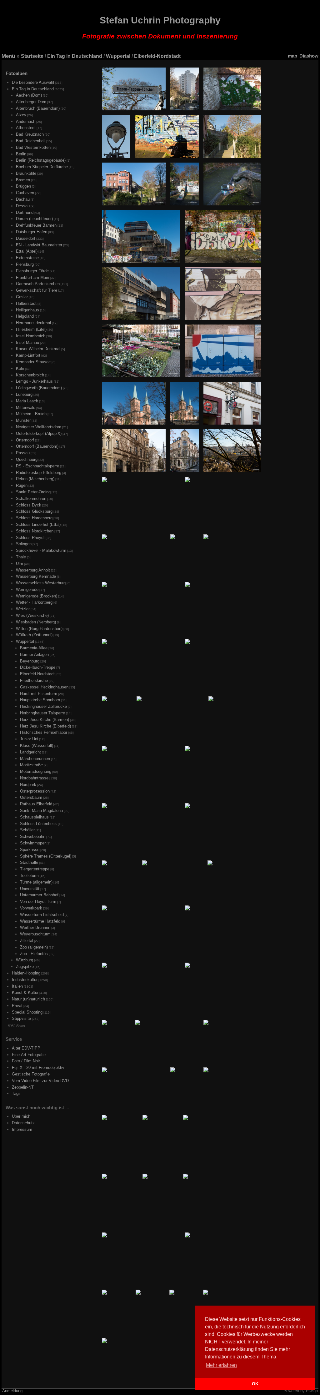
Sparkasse (29, 849)
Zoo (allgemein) (34, 947)
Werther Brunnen (35, 927)
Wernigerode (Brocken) (36, 596)
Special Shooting (27, 1012)
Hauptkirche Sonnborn (40, 700)
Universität (29, 888)
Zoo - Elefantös (34, 953)
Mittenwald (25, 407)
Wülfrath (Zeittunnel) (34, 634)
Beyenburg (29, 661)
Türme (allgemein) (36, 882)
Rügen (22, 485)
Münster (23, 420)
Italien (17, 986)
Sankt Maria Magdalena (41, 810)
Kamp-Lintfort (28, 355)
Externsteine (27, 257)
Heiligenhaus (27, 310)
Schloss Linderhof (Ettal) (38, 524)
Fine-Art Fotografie (29, 1054)
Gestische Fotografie (31, 1074)
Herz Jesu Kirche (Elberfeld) (45, 726)
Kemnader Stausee (33, 362)
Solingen (24, 543)
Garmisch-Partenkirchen (38, 283)
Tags (16, 1093)
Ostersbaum (31, 797)
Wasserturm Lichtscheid (42, 914)
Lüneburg (24, 394)
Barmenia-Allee (34, 648)
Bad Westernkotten (33, 147)
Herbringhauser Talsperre (42, 713)
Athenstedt (26, 127)
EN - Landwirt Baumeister (39, 245)
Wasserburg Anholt (33, 570)
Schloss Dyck (28, 505)
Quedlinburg (27, 459)
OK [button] (255, 1383)
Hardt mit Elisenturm (38, 693)
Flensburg (25, 264)
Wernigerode (27, 589)
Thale (21, 557)
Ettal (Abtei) (27, 251)
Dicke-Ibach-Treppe (37, 667)
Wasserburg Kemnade (36, 576)
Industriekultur (25, 979)
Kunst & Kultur (25, 992)
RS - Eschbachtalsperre (37, 466)
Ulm (19, 563)
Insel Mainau (27, 342)
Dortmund (24, 212)
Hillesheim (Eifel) (31, 329)
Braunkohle (26, 173)
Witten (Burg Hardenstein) (39, 628)
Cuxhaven (25, 192)
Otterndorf (25, 440)
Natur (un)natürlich (28, 999)
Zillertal (26, 940)
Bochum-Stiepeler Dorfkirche (42, 166)
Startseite (32, 56)
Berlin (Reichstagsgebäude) (41, 160)
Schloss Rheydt (30, 537)
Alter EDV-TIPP (26, 1048)
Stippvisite (21, 1018)
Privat (17, 1005)
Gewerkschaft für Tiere (36, 290)
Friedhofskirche (34, 680)
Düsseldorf (25, 238)
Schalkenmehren (31, 498)
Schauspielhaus (34, 817)
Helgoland (25, 316)
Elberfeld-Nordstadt (157, 56)
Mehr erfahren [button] (221, 1365)
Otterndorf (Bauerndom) (37, 446)
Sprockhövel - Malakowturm (41, 550)
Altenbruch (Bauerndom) (38, 108)
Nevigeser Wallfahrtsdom (38, 427)
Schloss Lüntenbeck (38, 823)
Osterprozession (35, 791)
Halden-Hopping (26, 973)
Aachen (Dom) (29, 95)
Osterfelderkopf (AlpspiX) (39, 433)
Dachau (23, 199)
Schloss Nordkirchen (34, 531)
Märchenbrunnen (35, 758)
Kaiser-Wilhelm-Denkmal (38, 348)
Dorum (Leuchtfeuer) (34, 218)
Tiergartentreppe (34, 869)
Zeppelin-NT (23, 1087)
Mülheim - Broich (31, 413)
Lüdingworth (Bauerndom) (39, 387)
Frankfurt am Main (32, 277)
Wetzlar (23, 609)
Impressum (22, 1129)
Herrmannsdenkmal (33, 322)
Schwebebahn (32, 836)
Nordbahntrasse (34, 778)
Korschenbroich (30, 375)
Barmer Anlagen (34, 654)
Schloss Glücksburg (34, 511)
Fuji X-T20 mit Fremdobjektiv (38, 1067)
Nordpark (28, 784)
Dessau (23, 206)
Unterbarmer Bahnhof (39, 895)
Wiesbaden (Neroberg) (36, 622)
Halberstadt (26, 303)
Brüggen (23, 186)
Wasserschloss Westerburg (41, 583)
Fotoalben (17, 73)
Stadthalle (29, 862)
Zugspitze (25, 966)
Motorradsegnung (35, 771)
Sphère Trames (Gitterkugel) (45, 856)
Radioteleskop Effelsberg (38, 472)
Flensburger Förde (32, 271)
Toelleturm (29, 875)
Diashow (308, 55)
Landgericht (30, 752)
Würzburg (24, 960)
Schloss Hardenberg (34, 518)
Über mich (21, 1116)
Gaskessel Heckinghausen (44, 687)
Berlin (21, 154)
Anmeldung (12, 1391)
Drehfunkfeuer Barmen (36, 225)
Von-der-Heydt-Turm (38, 901)
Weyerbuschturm (35, 934)
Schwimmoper (33, 843)
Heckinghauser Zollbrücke (43, 706)
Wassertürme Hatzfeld (40, 921)
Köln (20, 368)
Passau (23, 453)
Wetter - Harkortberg (34, 602)
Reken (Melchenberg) (35, 478)
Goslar (22, 297)
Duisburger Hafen (31, 231)
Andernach (25, 121)
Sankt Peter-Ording (33, 492)
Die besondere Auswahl (33, 82)
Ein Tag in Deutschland (74, 56)
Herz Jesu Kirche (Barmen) (44, 719)
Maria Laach (27, 401)
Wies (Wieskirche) (32, 615)
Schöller (27, 830)
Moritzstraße (31, 765)
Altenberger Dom (31, 101)
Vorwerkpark (31, 908)
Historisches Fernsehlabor (43, 732)
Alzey (21, 115)
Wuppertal (118, 56)
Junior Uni (29, 739)
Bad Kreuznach (30, 134)
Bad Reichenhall (30, 140)
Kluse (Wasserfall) (36, 745)
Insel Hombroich (30, 336)
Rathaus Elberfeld (36, 804)
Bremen (23, 180)
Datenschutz (23, 1123)
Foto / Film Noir (26, 1061)
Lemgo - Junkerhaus (34, 381)
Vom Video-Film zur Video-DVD (40, 1080)
